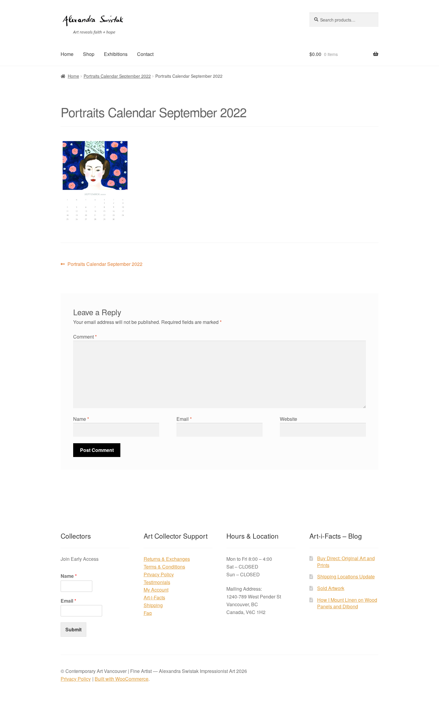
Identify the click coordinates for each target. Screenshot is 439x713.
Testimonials (157, 582)
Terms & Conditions (164, 566)
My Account (156, 589)
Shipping (153, 605)
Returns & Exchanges (167, 558)
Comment (85, 336)
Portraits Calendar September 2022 (117, 76)
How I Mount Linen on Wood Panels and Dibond (347, 603)
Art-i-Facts (154, 597)
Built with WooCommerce (121, 678)
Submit (73, 629)
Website (288, 418)
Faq (148, 613)
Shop (88, 54)
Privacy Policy (159, 574)
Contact (145, 54)
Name (81, 418)
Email (184, 418)
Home (67, 54)
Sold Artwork (330, 588)
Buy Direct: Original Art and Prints (346, 562)
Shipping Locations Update (346, 576)
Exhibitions (116, 54)
